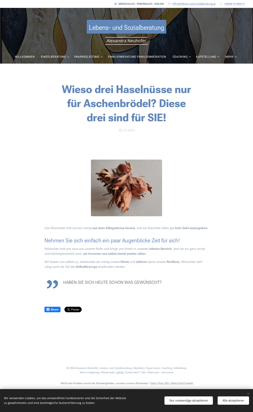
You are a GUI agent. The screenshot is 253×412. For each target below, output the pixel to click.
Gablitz (120, 372)
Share (55, 309)
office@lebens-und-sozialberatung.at (194, 4)
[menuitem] (26, 57)
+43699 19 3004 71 (234, 4)
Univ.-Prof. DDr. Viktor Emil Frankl (171, 383)
